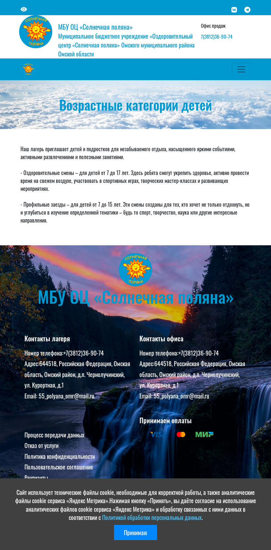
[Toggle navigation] (241, 69)
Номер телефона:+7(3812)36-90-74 (64, 353)
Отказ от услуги (41, 445)
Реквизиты (36, 477)
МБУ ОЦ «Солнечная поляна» (95, 27)
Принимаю (135, 532)
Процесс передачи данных (54, 434)
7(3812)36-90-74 (216, 36)
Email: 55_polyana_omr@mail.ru (59, 396)
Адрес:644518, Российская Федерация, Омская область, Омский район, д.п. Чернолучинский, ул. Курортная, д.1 (77, 374)
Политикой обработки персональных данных (152, 517)
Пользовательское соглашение (58, 467)
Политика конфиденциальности (59, 456)
